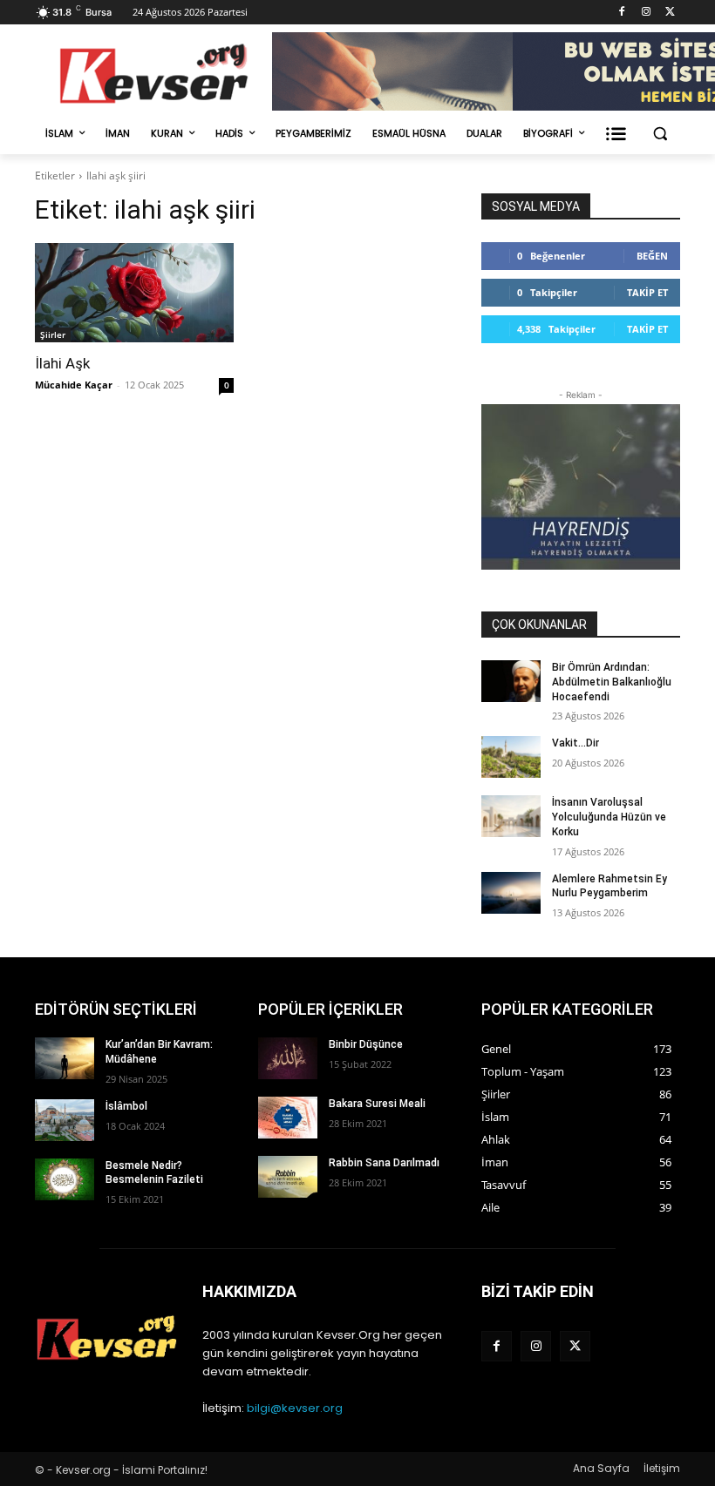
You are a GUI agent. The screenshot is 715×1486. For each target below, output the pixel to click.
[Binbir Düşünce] (287, 1058)
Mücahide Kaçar (73, 384)
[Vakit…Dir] (511, 757)
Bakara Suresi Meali (377, 1104)
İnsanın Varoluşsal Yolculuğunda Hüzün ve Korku (609, 817)
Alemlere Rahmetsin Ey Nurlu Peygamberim (609, 886)
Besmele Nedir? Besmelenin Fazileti (154, 1172)
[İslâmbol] (64, 1120)
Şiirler (52, 334)
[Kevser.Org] (153, 74)
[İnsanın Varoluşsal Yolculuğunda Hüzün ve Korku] (511, 816)
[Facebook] (622, 13)
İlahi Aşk (62, 363)
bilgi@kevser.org (295, 1408)
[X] (670, 13)
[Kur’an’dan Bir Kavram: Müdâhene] (64, 1058)
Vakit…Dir (575, 743)
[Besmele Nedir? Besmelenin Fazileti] (64, 1179)
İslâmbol (126, 1106)
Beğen (652, 255)
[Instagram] (646, 13)
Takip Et (647, 292)
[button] (659, 133)
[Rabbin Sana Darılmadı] (287, 1177)
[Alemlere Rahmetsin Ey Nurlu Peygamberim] (511, 893)
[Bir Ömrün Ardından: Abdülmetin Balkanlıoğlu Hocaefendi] (511, 681)
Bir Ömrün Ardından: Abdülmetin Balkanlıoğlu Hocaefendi (611, 682)
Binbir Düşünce (366, 1044)
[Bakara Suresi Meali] (287, 1117)
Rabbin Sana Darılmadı (384, 1163)
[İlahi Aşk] (134, 292)
